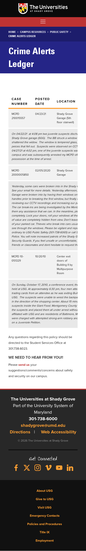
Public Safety (59, 32)
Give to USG (45, 499)
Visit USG (45, 507)
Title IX (45, 532)
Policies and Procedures (44, 524)
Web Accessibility (58, 432)
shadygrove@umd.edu (43, 425)
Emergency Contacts (45, 515)
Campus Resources (33, 32)
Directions (20, 432)
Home (12, 32)
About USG (45, 490)
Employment (45, 540)
